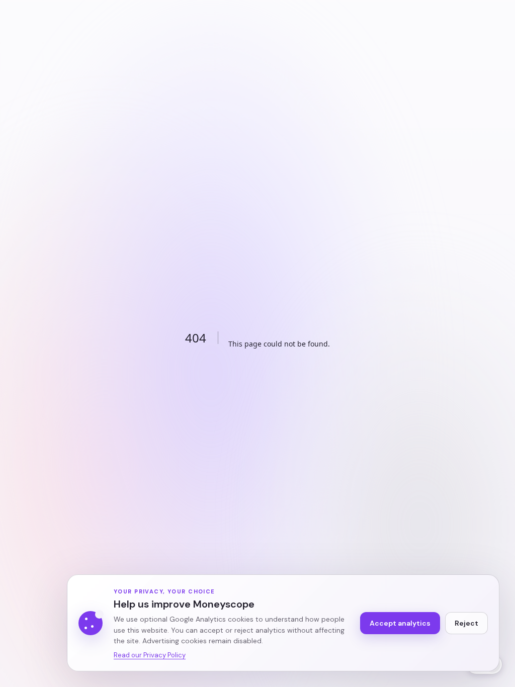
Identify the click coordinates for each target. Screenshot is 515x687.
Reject (466, 623)
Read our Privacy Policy (150, 655)
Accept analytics (400, 623)
